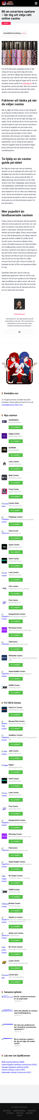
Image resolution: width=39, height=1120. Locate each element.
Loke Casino (14, 462)
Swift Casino (14, 559)
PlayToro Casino (15, 707)
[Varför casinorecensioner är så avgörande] (8, 997)
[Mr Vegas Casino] (5, 881)
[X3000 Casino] (4, 689)
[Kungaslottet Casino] (5, 619)
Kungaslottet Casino (17, 614)
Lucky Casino (14, 961)
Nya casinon (7, 1110)
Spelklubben (14, 420)
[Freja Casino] (4, 493)
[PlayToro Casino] (4, 712)
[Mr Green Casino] (5, 953)
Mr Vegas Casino (16, 876)
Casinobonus (32, 1110)
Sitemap (19, 1115)
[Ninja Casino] (4, 480)
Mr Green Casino (16, 947)
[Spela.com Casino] (5, 938)
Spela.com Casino (16, 933)
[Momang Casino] (4, 632)
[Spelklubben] (4, 424)
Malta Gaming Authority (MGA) (13, 1062)
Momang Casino (15, 628)
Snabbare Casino (16, 735)
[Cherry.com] (5, 533)
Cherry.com (13, 531)
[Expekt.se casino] (5, 922)
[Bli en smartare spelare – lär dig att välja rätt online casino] (8, 1038)
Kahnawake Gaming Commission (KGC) (16, 1072)
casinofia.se (27, 83)
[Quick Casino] (4, 549)
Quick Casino (14, 545)
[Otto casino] (4, 590)
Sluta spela (29, 1113)
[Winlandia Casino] (4, 660)
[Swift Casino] (4, 563)
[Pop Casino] (4, 604)
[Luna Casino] (5, 576)
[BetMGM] (4, 452)
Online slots (19, 1113)
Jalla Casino (14, 751)
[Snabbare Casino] (5, 740)
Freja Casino (14, 489)
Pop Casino (13, 600)
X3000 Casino (14, 685)
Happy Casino (14, 434)
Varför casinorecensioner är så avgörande (25, 998)
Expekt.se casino (16, 917)
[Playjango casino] (5, 522)
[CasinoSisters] (8, 3)
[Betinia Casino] (5, 907)
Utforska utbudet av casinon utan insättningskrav (25, 1012)
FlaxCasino (13, 642)
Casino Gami (14, 503)
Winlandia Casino (15, 656)
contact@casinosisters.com (12, 405)
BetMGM (12, 448)
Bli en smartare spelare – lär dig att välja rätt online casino (24, 1041)
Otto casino (13, 586)
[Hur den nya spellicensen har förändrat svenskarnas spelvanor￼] (8, 1024)
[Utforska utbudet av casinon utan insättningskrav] (8, 1011)
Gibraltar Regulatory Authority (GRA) (15, 1067)
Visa (23, 33)
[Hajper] (5, 765)
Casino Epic (13, 975)
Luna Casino (14, 572)
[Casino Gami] (5, 506)
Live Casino (9, 1113)
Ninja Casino (14, 475)
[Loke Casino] (4, 466)
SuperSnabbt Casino (17, 671)
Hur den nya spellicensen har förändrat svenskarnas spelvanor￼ (25, 1027)
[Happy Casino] (4, 438)
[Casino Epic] (5, 978)
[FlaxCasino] (5, 644)
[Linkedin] (19, 332)
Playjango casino (16, 517)
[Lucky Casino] (4, 965)
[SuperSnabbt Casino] (5, 676)
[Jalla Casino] (5, 754)
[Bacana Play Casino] (5, 729)
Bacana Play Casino (17, 721)
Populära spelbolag (19, 1110)
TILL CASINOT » (16, 427)
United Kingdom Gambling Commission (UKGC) (19, 1065)
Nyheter (6, 23)
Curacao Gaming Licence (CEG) (13, 1070)
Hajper (11, 765)
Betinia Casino (14, 903)
